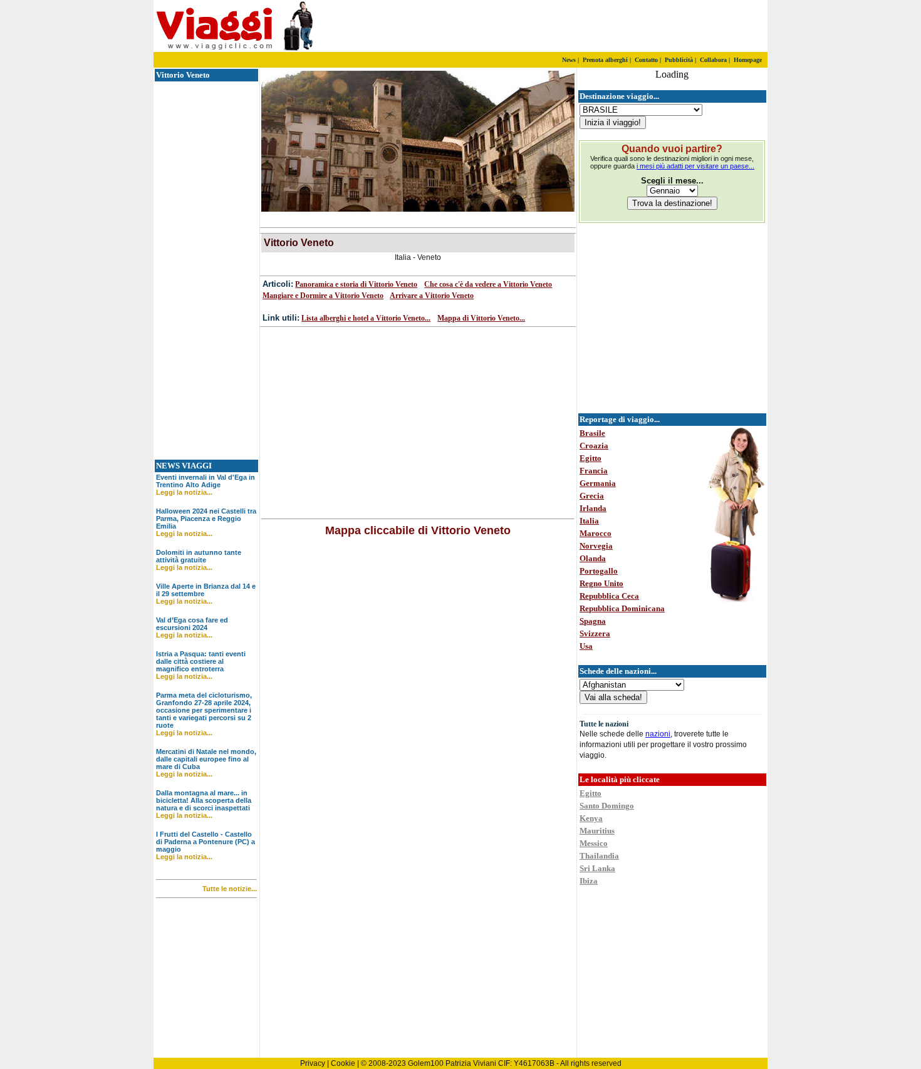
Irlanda (593, 508)
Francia (594, 470)
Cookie (343, 1063)
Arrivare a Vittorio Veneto (432, 295)
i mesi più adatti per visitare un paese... (695, 166)
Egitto (590, 458)
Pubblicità (679, 59)
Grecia (592, 495)
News (569, 59)
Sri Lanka (597, 868)
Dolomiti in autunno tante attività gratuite (198, 556)
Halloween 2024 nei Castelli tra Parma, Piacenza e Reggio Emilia (206, 518)
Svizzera (595, 633)
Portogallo (599, 571)
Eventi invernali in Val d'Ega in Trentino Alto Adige (205, 480)
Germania (598, 483)
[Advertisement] (620, 26)
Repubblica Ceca (609, 596)
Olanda (593, 558)
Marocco (595, 533)
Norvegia (596, 545)
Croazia (594, 445)
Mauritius (597, 830)
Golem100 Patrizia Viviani (452, 1063)
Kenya (591, 818)
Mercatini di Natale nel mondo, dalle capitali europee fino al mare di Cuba (206, 759)
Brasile (592, 433)
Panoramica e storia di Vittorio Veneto (356, 284)
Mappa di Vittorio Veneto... (481, 318)
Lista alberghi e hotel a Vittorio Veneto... (365, 318)
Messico (594, 843)
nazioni (657, 734)
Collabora (713, 59)
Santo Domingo (607, 805)
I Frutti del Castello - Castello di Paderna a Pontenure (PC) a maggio (205, 841)
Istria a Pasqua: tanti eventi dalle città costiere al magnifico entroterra (201, 661)
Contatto (646, 59)
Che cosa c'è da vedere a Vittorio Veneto (488, 284)
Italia (589, 520)
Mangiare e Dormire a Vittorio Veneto (323, 295)
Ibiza (589, 881)
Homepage (748, 59)
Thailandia (599, 855)
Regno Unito (601, 583)
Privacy (312, 1063)
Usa (586, 646)
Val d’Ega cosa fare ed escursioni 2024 (192, 623)
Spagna (593, 621)
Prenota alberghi (605, 59)
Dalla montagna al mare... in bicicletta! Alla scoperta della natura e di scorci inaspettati (203, 800)
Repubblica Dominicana (622, 608)
